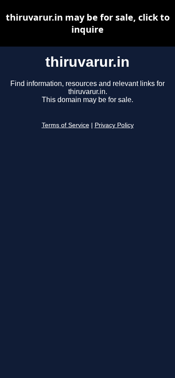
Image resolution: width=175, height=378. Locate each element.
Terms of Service (65, 125)
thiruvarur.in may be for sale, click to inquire (88, 23)
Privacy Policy (114, 125)
